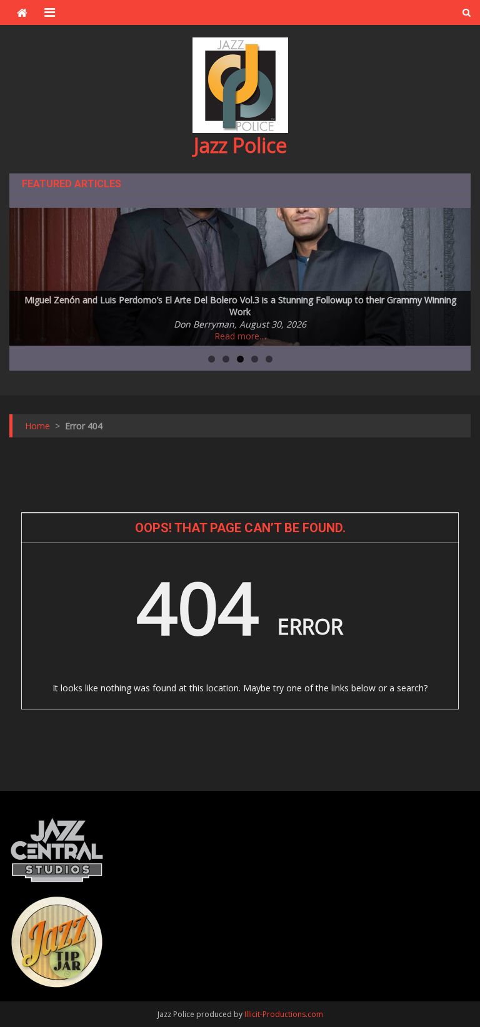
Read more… (240, 336)
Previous (25, 273)
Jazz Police (240, 145)
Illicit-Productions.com (283, 1014)
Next (455, 273)
